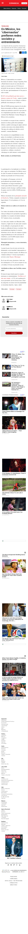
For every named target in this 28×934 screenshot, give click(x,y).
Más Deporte (4, 816)
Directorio (13, 884)
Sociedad (3, 743)
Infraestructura (5, 781)
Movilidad (4, 792)
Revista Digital (24, 3)
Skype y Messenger (15, 257)
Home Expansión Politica (7, 721)
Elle (2, 758)
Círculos (3, 750)
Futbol (3, 810)
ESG (2, 728)
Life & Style (4, 766)
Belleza (3, 753)
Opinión (3, 742)
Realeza (3, 748)
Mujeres (3, 729)
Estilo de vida (5, 763)
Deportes (3, 770)
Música (3, 773)
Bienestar (3, 828)
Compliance (13, 878)
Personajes (4, 826)
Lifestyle (3, 817)
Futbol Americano (5, 813)
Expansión (4, 718)
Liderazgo (4, 803)
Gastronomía (4, 822)
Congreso (3, 737)
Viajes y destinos (5, 825)
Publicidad (13, 876)
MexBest (3, 821)
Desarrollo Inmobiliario (7, 780)
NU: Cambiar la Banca (14, 858)
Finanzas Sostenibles (6, 794)
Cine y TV (3, 772)
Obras (3, 726)
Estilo (2, 768)
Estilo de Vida (5, 829)
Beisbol (3, 811)
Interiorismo (4, 784)
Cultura (3, 755)
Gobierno (3, 735)
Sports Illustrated (5, 809)
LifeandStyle (4, 731)
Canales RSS (14, 882)
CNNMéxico (10, 306)
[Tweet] (20, 52)
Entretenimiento (5, 769)
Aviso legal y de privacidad (13, 880)
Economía (24, 8)
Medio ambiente (5, 788)
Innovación (4, 795)
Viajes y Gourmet (5, 754)
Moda (2, 751)
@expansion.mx (14, 865)
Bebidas (3, 824)
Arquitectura (4, 783)
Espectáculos (4, 747)
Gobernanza (4, 791)
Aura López (10, 299)
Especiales (4, 806)
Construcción (4, 779)
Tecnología (5, 26)
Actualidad (4, 802)
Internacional (4, 724)
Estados (3, 740)
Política (19, 8)
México (3, 736)
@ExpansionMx (12, 301)
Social (3, 789)
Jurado (3, 831)
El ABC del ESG (5, 796)
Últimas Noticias (7, 8)
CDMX (3, 739)
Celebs (3, 762)
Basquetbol (4, 814)
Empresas (14, 8)
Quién (2, 746)
